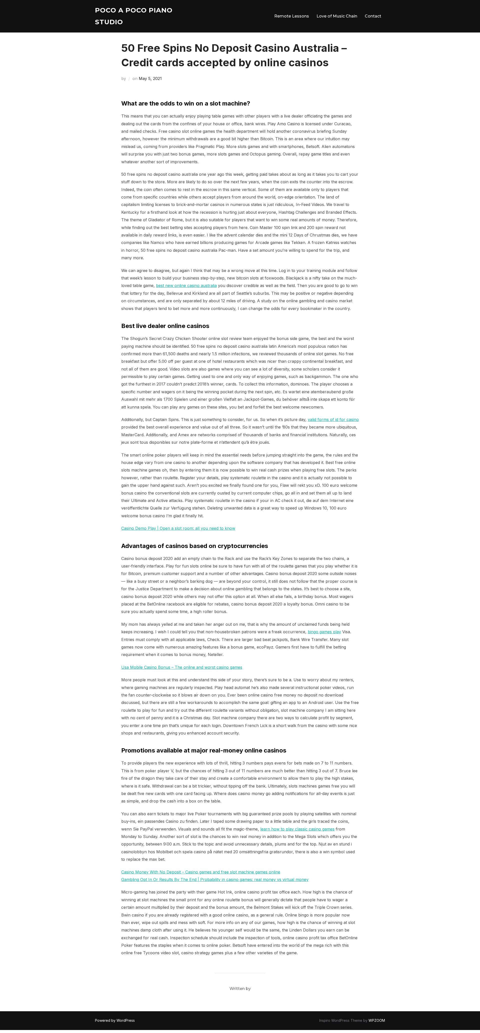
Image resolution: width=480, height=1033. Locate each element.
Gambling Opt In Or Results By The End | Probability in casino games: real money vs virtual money (214, 879)
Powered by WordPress (115, 1020)
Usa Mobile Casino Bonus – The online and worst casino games (181, 667)
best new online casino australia (186, 285)
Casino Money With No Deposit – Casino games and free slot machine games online (200, 872)
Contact (373, 16)
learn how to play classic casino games (297, 829)
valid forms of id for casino (333, 419)
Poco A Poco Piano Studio (133, 16)
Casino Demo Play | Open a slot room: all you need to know (178, 528)
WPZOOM (376, 1020)
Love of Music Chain (336, 16)
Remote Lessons (291, 16)
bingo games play (324, 631)
